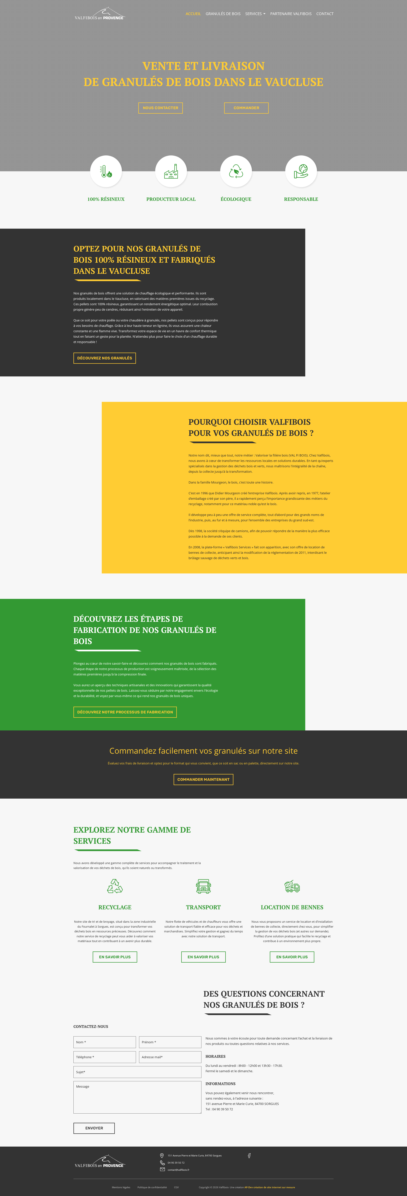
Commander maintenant (203, 779)
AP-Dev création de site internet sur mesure (270, 1187)
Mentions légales (121, 1187)
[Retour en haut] (400, 1189)
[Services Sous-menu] (264, 14)
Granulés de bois (223, 13)
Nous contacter (160, 108)
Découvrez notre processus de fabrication (125, 712)
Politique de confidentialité (152, 1187)
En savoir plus (115, 957)
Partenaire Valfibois (291, 13)
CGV (176, 1187)
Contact (325, 13)
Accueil (193, 13)
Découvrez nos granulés (104, 358)
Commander (246, 108)
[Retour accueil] (100, 19)
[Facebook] (249, 1155)
